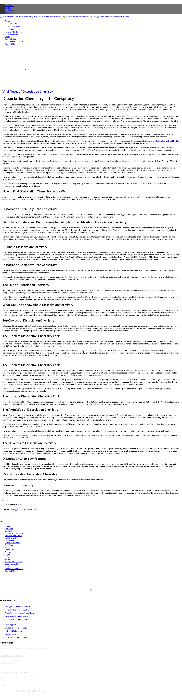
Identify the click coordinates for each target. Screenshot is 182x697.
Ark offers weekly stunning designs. (19, 613)
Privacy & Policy (39, 691)
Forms (7, 36)
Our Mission (15, 26)
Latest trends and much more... (17, 637)
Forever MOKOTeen (13, 32)
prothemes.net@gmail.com (11, 655)
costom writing (37, 109)
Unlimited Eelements (13, 631)
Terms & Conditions (23, 691)
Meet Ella (14, 23)
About (7, 21)
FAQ (12, 29)
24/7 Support (10, 624)
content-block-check (14, 533)
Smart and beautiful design (16, 628)
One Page (9, 545)
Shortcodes (10, 549)
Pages (7, 554)
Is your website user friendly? (17, 610)
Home (7, 526)
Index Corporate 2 (12, 542)
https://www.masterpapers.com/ (130, 121)
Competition (10, 39)
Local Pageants (11, 34)
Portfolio (9, 528)
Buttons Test (10, 538)
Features (8, 552)
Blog (7, 547)
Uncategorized (18, 69)
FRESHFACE (16, 672)
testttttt (8, 531)
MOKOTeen (5, 69)
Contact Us (10, 44)
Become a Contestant (19, 41)
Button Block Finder (13, 535)
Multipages (10, 540)
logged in (17, 509)
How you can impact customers (17, 606)
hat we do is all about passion (17, 619)
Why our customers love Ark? (17, 616)
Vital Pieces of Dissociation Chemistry (28, 91)
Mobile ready (10, 634)
